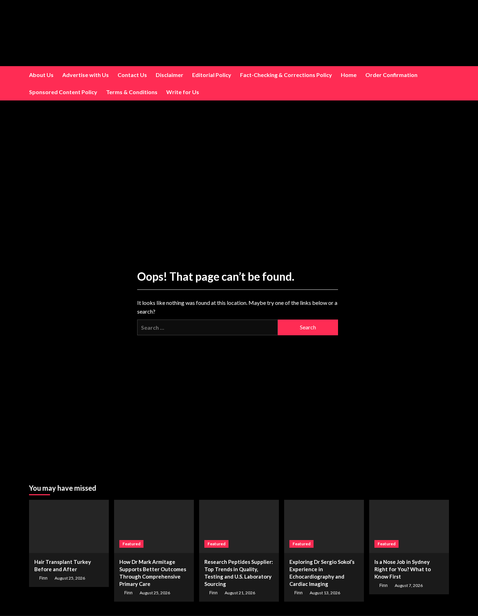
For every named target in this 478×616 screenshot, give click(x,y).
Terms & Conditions (131, 92)
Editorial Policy (211, 74)
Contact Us (132, 74)
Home (349, 74)
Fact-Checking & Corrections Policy (286, 74)
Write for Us (182, 92)
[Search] (444, 83)
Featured (131, 543)
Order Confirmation (391, 74)
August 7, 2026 (409, 585)
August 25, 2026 (70, 578)
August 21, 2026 (240, 592)
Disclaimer (169, 74)
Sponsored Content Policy (63, 92)
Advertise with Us (85, 74)
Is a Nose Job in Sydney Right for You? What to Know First (402, 569)
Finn (43, 578)
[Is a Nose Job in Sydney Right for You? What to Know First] (409, 526)
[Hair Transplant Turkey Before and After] (69, 526)
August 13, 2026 (325, 592)
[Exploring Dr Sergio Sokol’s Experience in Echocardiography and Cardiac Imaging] (324, 526)
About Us (41, 74)
